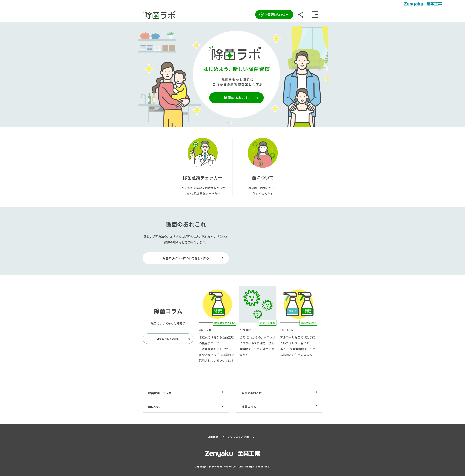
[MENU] (315, 14)
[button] (228, 123)
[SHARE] (300, 14)
